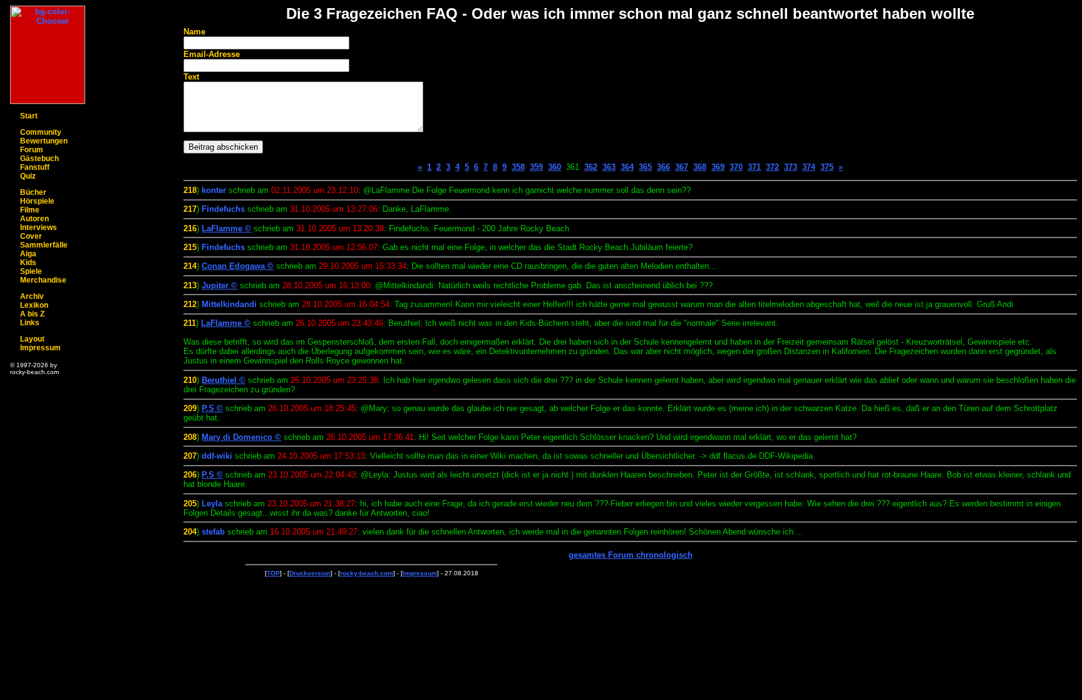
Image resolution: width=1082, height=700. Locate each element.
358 (518, 167)
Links (29, 322)
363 (609, 167)
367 (681, 167)
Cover (31, 236)
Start (29, 116)
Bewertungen (44, 141)
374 (808, 167)
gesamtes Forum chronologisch (631, 555)
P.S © (212, 408)
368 (699, 167)
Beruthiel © (223, 380)
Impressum (40, 347)
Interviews (38, 227)
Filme (29, 210)
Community (40, 132)
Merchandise (43, 280)
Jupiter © (219, 285)
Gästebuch (39, 158)
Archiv (32, 296)
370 (736, 167)
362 (590, 167)
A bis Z (32, 314)
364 (627, 167)
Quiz (28, 176)
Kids (28, 262)
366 (663, 167)
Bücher (33, 192)
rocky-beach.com (366, 573)
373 (790, 167)
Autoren (34, 218)
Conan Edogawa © (238, 266)
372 (772, 167)
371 (754, 167)
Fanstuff (34, 167)
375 (826, 167)
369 (717, 167)
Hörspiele (37, 201)
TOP (273, 573)
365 (645, 167)
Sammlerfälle (44, 245)
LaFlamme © (226, 228)
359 (536, 167)
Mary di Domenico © (241, 437)
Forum (31, 149)
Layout (32, 339)
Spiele (31, 271)
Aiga (28, 253)
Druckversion (310, 573)
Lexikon (34, 305)
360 (554, 167)
